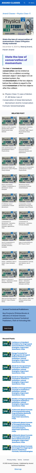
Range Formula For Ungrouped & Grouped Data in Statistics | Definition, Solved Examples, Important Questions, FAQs (21, 357)
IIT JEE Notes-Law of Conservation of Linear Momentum (8, 205)
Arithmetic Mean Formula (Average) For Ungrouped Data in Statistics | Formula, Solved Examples (22, 448)
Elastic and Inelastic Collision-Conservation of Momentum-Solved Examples (9, 187)
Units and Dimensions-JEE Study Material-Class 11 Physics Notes (9, 149)
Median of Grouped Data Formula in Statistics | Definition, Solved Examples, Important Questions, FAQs (21, 391)
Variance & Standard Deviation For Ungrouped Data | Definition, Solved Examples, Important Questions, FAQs (22, 345)
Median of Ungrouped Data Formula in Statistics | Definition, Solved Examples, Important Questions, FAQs (22, 402)
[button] (24, 3)
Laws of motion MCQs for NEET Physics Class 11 (25, 243)
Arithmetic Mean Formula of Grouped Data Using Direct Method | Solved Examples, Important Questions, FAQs (22, 438)
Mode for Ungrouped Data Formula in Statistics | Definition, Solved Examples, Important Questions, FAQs (22, 380)
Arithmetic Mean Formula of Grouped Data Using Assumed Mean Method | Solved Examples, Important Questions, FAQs (22, 426)
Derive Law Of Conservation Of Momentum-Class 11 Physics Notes (26, 168)
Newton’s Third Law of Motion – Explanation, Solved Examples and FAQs (9, 281)
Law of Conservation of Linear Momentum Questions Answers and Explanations (25, 150)
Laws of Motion (25, 94)
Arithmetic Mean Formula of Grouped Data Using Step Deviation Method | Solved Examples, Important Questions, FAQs (22, 414)
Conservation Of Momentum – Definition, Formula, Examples (25, 223)
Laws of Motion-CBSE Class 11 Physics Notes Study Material (26, 300)
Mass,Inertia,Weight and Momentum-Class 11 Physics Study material (9, 168)
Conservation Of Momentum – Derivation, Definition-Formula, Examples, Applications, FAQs (8, 225)
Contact (26, 460)
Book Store (8, 328)
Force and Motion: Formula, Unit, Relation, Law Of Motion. (26, 263)
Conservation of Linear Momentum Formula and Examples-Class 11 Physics (26, 205)
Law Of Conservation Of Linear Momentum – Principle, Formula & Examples (8, 245)
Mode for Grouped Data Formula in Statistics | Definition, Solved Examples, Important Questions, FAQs (21, 369)
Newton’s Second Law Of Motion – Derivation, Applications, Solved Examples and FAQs (25, 282)
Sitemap (18, 469)
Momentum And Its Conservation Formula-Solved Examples (25, 186)
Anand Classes (9, 13)
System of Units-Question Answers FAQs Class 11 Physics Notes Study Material (9, 129)
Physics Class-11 (23, 13)
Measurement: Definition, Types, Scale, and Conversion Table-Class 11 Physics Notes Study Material (26, 130)
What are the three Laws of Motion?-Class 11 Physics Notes (9, 300)
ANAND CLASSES (11, 2)
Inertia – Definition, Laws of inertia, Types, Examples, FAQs (9, 263)
